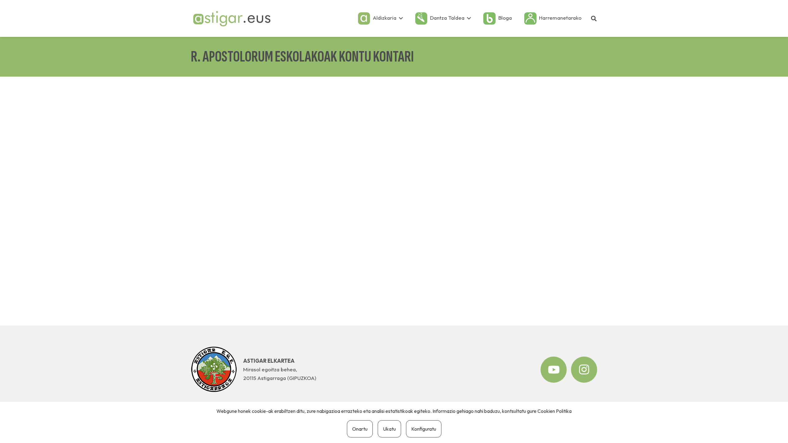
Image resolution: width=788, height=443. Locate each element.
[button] (401, 18)
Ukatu (389, 429)
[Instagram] (584, 370)
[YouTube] (554, 370)
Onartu (360, 429)
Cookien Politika (554, 411)
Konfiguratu (423, 429)
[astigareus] (231, 18)
